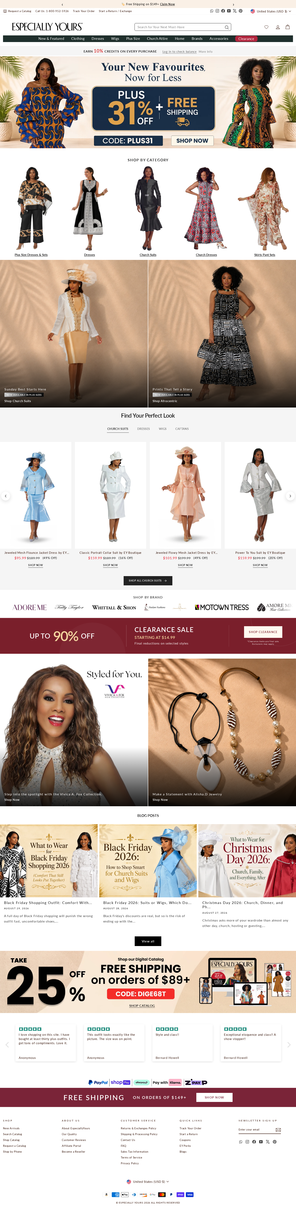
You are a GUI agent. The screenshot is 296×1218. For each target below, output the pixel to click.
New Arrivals (11, 1128)
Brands (197, 38)
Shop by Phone (12, 1151)
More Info (206, 51)
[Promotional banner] (148, 102)
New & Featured (51, 38)
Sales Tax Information (134, 1151)
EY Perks (185, 1145)
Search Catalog (12, 1134)
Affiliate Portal (71, 1145)
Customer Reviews (74, 1140)
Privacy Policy (130, 1163)
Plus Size (133, 38)
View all (148, 941)
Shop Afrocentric (165, 401)
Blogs (183, 1151)
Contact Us (128, 1140)
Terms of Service (131, 1157)
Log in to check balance (179, 51)
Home (180, 38)
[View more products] (290, 496)
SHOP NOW (214, 1097)
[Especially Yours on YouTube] (229, 11)
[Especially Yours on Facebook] (223, 11)
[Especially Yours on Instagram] (217, 11)
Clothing (78, 38)
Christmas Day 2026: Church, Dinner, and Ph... (242, 904)
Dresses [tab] (143, 428)
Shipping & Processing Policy (139, 1134)
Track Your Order (191, 1128)
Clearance (246, 39)
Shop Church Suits (17, 401)
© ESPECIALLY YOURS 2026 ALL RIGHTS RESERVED (148, 1202)
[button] (8, 1045)
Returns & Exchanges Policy (138, 1128)
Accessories (219, 38)
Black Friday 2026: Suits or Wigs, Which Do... (147, 902)
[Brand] (49, 607)
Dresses (98, 38)
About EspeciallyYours (76, 1128)
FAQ (123, 1145)
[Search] (226, 27)
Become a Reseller (73, 1151)
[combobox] (183, 27)
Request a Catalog (14, 1145)
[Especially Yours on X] (235, 11)
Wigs (115, 38)
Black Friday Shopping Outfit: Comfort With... (48, 902)
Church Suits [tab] (117, 428)
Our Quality (69, 1134)
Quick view (35, 544)
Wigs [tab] (163, 428)
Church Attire (157, 38)
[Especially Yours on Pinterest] (240, 11)
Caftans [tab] (182, 428)
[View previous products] (5, 496)
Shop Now (12, 799)
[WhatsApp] (211, 11)
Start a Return (189, 1134)
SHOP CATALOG (142, 1005)
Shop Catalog (11, 1140)
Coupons (185, 1140)
